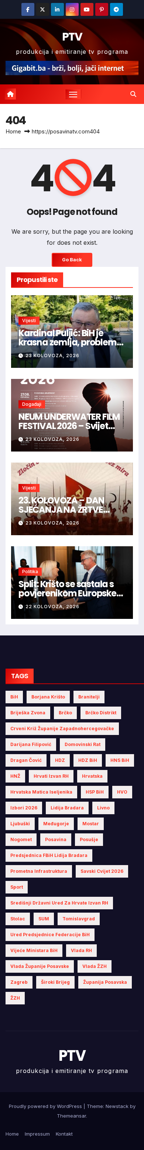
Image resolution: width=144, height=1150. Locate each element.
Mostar (90, 823)
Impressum (37, 1134)
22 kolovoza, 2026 (52, 606)
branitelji (89, 697)
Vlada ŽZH (94, 966)
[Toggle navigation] (73, 94)
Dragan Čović (26, 760)
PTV (72, 37)
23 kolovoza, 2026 (52, 355)
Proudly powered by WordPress (46, 1106)
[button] (133, 94)
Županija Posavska (105, 982)
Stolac (17, 918)
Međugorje (56, 823)
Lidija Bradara (67, 808)
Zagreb (19, 982)
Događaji (31, 404)
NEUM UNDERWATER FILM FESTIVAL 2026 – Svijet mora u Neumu (69, 426)
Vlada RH (81, 950)
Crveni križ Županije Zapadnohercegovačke (62, 728)
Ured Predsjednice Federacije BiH (50, 934)
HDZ (60, 760)
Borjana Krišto (48, 697)
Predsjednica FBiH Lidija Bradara (49, 855)
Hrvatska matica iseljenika (41, 792)
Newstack (117, 1106)
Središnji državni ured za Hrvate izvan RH (59, 903)
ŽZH (15, 998)
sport (16, 887)
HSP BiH (95, 792)
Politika (30, 571)
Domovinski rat (82, 744)
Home (13, 131)
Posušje (89, 839)
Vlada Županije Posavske (39, 966)
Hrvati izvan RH (51, 776)
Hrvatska (92, 776)
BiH (14, 697)
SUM (43, 918)
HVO (122, 792)
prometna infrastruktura (38, 871)
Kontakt (64, 1134)
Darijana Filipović (30, 744)
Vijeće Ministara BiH (34, 950)
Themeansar (71, 1116)
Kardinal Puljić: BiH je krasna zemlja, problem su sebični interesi (67, 342)
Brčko (65, 712)
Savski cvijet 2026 (101, 871)
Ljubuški (20, 823)
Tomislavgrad (78, 918)
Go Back (72, 259)
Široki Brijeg (55, 982)
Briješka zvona (27, 712)
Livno (103, 808)
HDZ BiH (87, 760)
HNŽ (15, 776)
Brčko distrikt (100, 712)
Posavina (55, 839)
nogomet (21, 839)
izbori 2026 (23, 808)
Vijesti (29, 320)
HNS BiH (119, 760)
